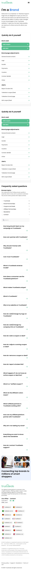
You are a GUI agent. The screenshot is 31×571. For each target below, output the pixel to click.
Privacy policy (5, 563)
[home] (7, 2)
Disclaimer (19, 563)
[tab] (15, 121)
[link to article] (15, 228)
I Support (12, 563)
